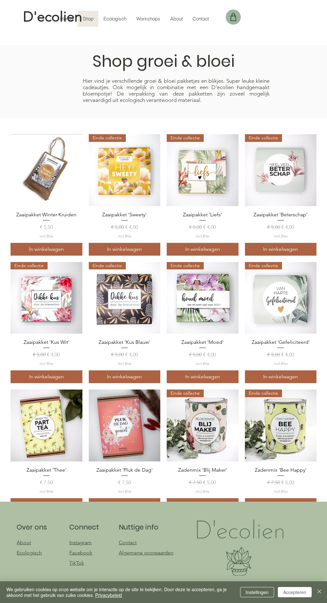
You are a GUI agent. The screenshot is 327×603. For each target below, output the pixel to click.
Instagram (80, 542)
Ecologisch (29, 553)
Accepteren (294, 592)
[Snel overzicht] (46, 170)
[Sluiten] (319, 592)
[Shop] (233, 17)
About (24, 542)
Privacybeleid (108, 595)
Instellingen (257, 592)
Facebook (80, 553)
